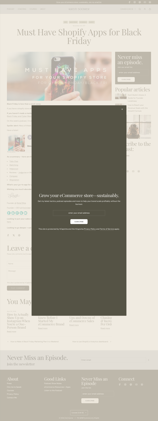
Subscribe (79, 222)
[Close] (122, 109)
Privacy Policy (90, 229)
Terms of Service (107, 229)
